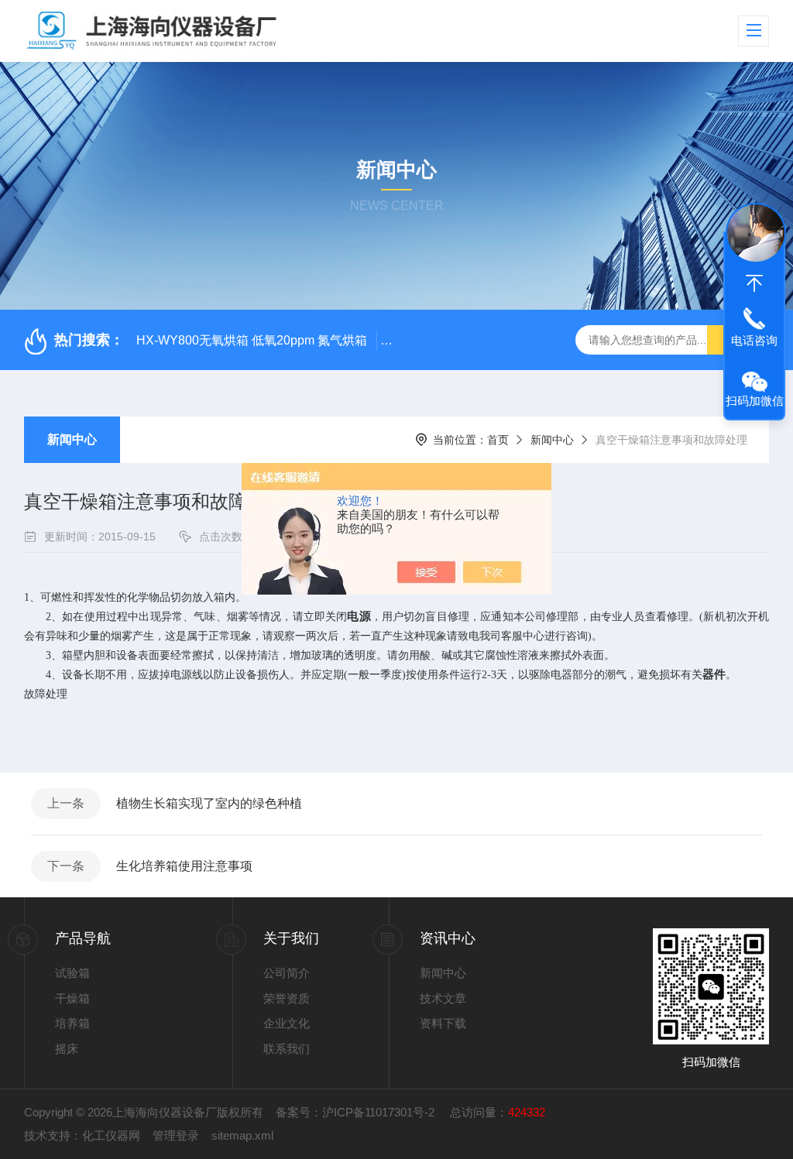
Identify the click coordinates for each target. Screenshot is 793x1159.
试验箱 (72, 972)
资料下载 (443, 1023)
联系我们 (286, 1048)
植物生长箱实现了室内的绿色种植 (209, 803)
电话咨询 (754, 340)
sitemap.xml (242, 1135)
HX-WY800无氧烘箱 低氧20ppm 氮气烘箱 (251, 340)
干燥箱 (72, 998)
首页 (498, 440)
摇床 (66, 1048)
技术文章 (443, 998)
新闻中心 (72, 439)
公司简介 (286, 972)
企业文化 (286, 1023)
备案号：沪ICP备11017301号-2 (357, 1112)
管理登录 (176, 1135)
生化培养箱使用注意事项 (184, 866)
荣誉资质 (286, 998)
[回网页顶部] (754, 283)
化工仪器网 (111, 1135)
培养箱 (72, 1023)
